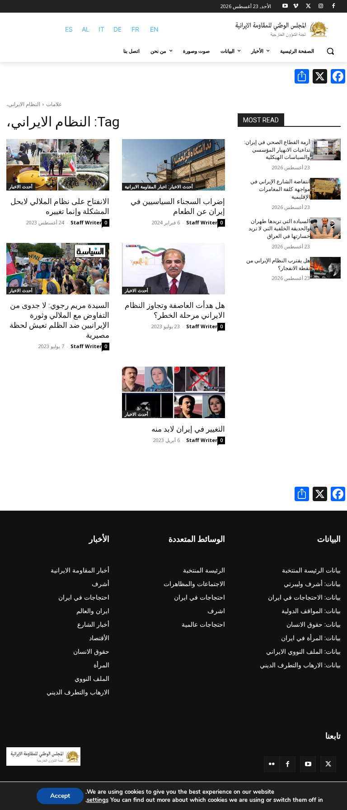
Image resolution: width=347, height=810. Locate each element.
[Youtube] (285, 6)
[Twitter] (328, 764)
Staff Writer (201, 222)
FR (135, 29)
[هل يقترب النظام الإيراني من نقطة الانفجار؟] (325, 268)
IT (101, 29)
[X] (308, 6)
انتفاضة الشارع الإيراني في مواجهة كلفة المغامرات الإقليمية (280, 189)
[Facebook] (333, 6)
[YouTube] (308, 764)
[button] (330, 51)
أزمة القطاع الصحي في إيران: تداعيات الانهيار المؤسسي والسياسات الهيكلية (277, 150)
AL (85, 29)
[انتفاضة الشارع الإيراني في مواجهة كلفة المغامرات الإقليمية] (325, 189)
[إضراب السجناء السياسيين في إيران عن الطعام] (173, 165)
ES (69, 29)
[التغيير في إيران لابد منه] (173, 392)
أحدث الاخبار (21, 186)
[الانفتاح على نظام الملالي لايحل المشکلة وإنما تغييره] (57, 165)
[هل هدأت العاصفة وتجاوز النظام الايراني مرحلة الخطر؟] (173, 268)
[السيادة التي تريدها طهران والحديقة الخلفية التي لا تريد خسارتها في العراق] (325, 228)
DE (117, 29)
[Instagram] (320, 6)
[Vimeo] (296, 6)
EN (154, 29)
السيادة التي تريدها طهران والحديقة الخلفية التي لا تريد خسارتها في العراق (279, 229)
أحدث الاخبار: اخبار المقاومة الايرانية (159, 186)
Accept (60, 795)
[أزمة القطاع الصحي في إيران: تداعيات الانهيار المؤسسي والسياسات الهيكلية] (325, 149)
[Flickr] (272, 764)
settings (97, 800)
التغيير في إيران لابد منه (188, 428)
